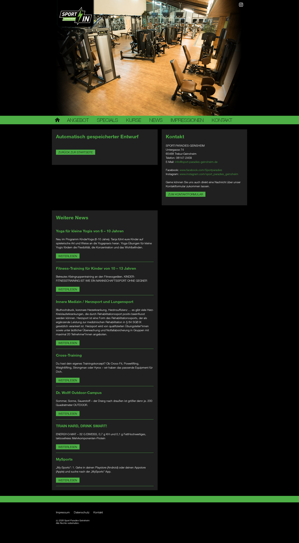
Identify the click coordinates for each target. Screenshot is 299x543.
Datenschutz (81, 512)
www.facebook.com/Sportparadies (201, 170)
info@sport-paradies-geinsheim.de (196, 161)
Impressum (63, 512)
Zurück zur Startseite (75, 152)
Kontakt (222, 120)
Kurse (133, 120)
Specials (107, 120)
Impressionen (187, 120)
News (156, 120)
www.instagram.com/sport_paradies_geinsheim (209, 174)
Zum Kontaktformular (185, 194)
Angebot (78, 120)
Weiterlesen (67, 256)
